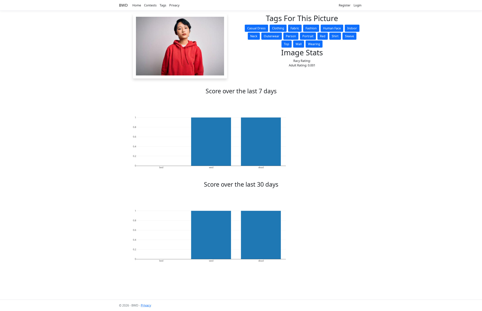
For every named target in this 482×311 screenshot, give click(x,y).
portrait (307, 36)
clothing (278, 28)
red (322, 36)
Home (136, 5)
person (291, 36)
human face (332, 28)
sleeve (349, 36)
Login (358, 5)
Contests (150, 5)
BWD (123, 5)
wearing (314, 44)
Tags (163, 5)
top (286, 44)
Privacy (174, 5)
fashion (311, 28)
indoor (352, 28)
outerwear (271, 36)
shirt (335, 36)
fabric (295, 28)
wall (299, 44)
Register (345, 5)
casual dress (256, 28)
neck (253, 36)
